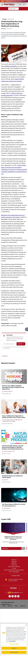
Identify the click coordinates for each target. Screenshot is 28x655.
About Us (14, 559)
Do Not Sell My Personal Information (14, 570)
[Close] (26, 625)
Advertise (14, 561)
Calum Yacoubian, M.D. (9, 451)
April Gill (6, 479)
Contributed (5, 356)
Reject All (14, 648)
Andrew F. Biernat (8, 391)
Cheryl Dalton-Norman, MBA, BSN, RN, (13, 419)
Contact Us (14, 565)
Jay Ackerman (7, 508)
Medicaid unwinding (11, 66)
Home (4, 605)
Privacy (14, 568)
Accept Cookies (14, 652)
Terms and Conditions (14, 566)
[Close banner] (26, 2)
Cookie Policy (12, 641)
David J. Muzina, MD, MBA (9, 421)
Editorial (14, 563)
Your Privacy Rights (14, 571)
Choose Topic (12, 8)
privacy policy (7, 348)
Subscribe (20, 344)
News (16, 605)
